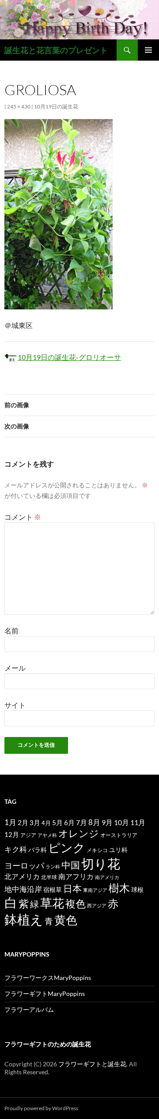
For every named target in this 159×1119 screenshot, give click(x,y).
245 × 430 (18, 106)
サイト (15, 705)
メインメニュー (148, 50)
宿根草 (52, 889)
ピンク (66, 847)
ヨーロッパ (24, 865)
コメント (22, 517)
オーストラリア (118, 835)
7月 (81, 822)
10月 (121, 822)
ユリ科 (118, 849)
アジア (28, 835)
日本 (72, 888)
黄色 (65, 919)
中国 (70, 865)
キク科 (15, 849)
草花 (52, 902)
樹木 (119, 888)
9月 (107, 822)
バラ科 (37, 849)
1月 (10, 822)
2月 (23, 822)
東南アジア (95, 890)
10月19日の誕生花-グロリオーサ (69, 357)
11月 (137, 822)
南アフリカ (76, 876)
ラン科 (52, 866)
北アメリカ (22, 876)
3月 (35, 822)
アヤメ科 (47, 835)
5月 (57, 822)
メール (15, 668)
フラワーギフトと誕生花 (92, 1064)
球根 (137, 889)
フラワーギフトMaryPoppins (44, 993)
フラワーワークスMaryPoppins (47, 977)
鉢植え (23, 919)
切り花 (100, 863)
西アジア (96, 905)
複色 (75, 903)
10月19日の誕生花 (56, 106)
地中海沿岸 (23, 889)
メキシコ (97, 850)
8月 (94, 822)
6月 (69, 822)
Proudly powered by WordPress (41, 1108)
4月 (46, 822)
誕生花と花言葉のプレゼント (56, 50)
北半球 (49, 877)
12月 (11, 834)
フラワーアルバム (29, 1009)
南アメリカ (107, 877)
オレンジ (78, 833)
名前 (11, 630)
